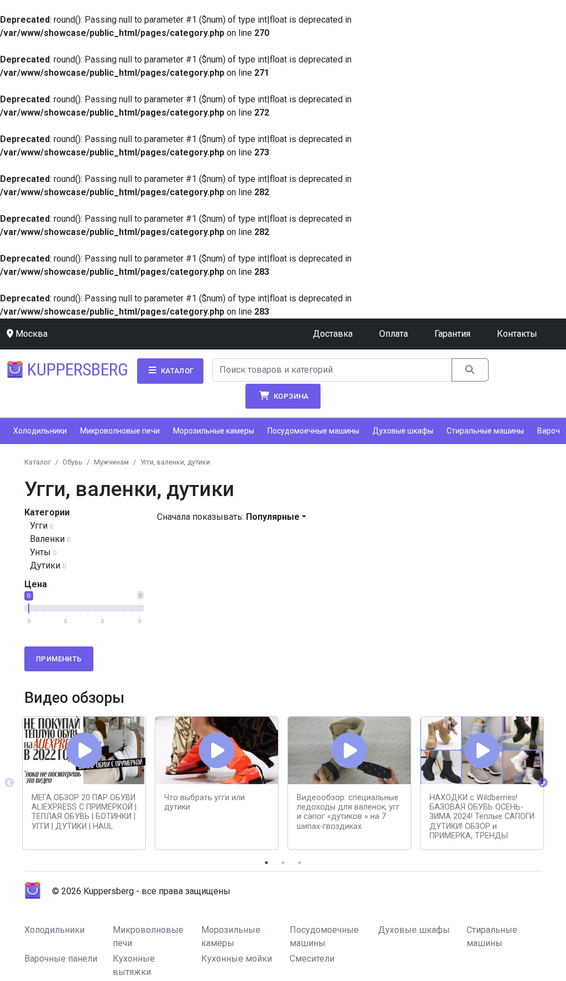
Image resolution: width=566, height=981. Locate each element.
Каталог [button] (176, 371)
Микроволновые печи (120, 430)
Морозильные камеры (213, 430)
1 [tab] (266, 862)
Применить (59, 659)
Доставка (333, 333)
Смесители (312, 958)
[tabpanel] (84, 783)
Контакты (517, 333)
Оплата (393, 333)
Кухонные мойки (236, 958)
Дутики (45, 565)
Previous (9, 783)
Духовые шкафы (403, 430)
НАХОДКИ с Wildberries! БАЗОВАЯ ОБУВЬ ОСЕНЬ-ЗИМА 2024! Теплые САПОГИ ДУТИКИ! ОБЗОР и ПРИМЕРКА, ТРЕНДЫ (481, 817)
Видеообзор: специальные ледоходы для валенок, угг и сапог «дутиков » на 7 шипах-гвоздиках (348, 812)
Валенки (47, 539)
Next (542, 783)
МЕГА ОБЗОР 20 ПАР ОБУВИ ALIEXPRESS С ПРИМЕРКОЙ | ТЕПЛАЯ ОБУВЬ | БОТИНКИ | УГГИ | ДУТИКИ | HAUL (84, 812)
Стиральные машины (485, 430)
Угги (39, 525)
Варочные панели (60, 958)
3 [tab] (299, 862)
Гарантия (452, 333)
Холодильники (40, 430)
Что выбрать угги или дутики (204, 802)
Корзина (290, 396)
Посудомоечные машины (313, 430)
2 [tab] (283, 862)
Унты (40, 552)
